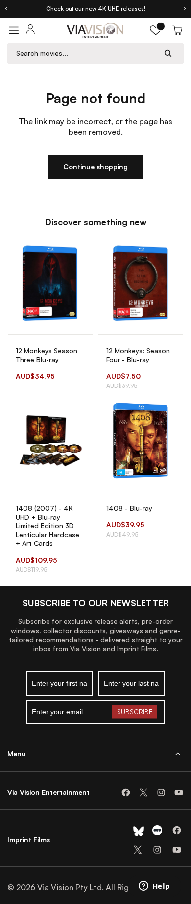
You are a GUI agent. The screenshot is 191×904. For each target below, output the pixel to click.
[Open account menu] (30, 30)
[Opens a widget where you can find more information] (154, 887)
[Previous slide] (6, 9)
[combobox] (86, 53)
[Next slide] (185, 9)
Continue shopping (95, 166)
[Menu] (13, 30)
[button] (156, 30)
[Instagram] (161, 792)
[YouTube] (179, 792)
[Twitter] (143, 792)
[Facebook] (126, 792)
